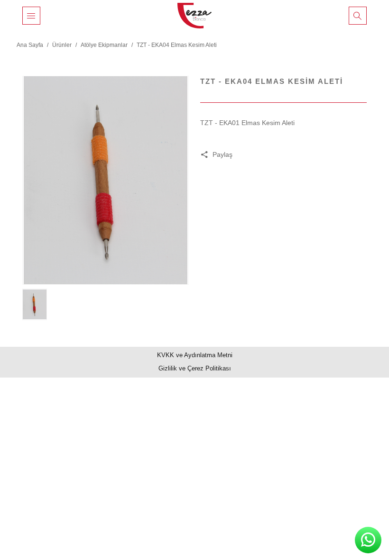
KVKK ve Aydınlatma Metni (194, 355)
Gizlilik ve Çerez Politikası (194, 368)
